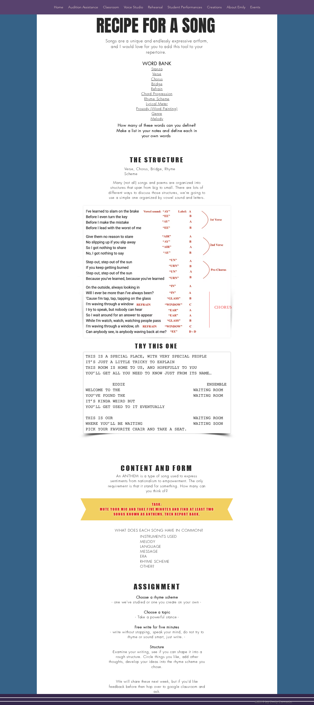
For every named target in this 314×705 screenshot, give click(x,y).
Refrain (157, 88)
